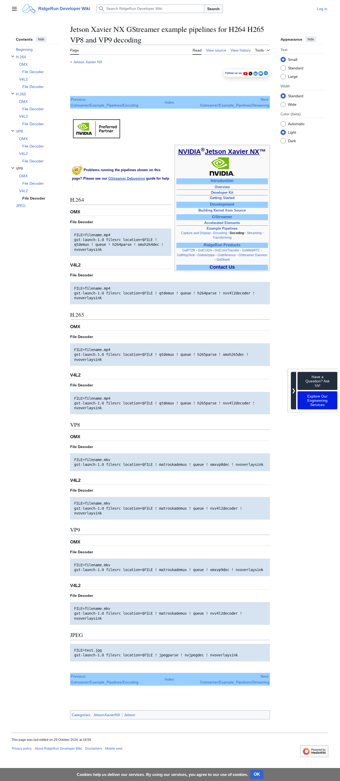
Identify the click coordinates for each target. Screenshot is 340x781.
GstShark (223, 259)
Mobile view (113, 748)
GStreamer (222, 217)
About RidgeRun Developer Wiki (58, 748)
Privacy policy (22, 748)
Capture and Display (196, 233)
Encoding (220, 233)
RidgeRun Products (222, 245)
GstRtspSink (186, 255)
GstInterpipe (206, 255)
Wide (292, 104)
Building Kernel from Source (222, 210)
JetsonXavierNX (106, 715)
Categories (81, 715)
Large (293, 76)
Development (222, 204)
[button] (14, 9)
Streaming (254, 233)
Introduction (222, 181)
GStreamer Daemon (253, 255)
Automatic (296, 123)
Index (169, 102)
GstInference (227, 255)
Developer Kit (222, 193)
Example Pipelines (222, 228)
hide (41, 39)
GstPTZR (188, 250)
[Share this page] (266, 73)
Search (213, 9)
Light (292, 132)
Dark (292, 140)
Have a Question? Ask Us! (317, 380)
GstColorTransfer (227, 250)
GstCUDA (205, 250)
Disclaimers (93, 748)
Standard (295, 68)
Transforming (222, 237)
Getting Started (222, 198)
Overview (222, 187)
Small (292, 59)
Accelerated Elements (222, 223)
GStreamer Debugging (126, 178)
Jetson (129, 715)
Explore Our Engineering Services (317, 400)
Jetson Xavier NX (87, 62)
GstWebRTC (251, 250)
